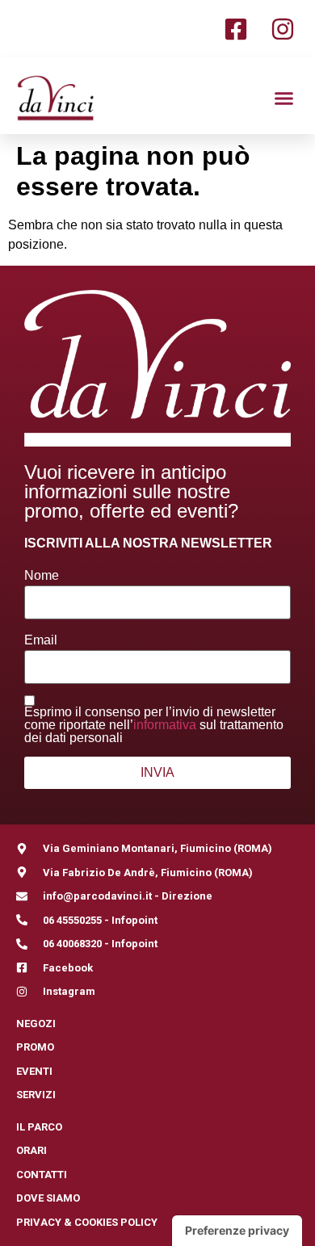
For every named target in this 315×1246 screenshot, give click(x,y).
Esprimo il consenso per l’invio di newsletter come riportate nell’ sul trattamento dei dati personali (154, 725)
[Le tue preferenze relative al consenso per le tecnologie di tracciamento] (237, 1230)
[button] (284, 97)
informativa (164, 725)
